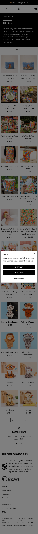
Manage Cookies (19, 278)
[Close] (34, 253)
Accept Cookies (19, 267)
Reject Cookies (19, 272)
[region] (19, 267)
